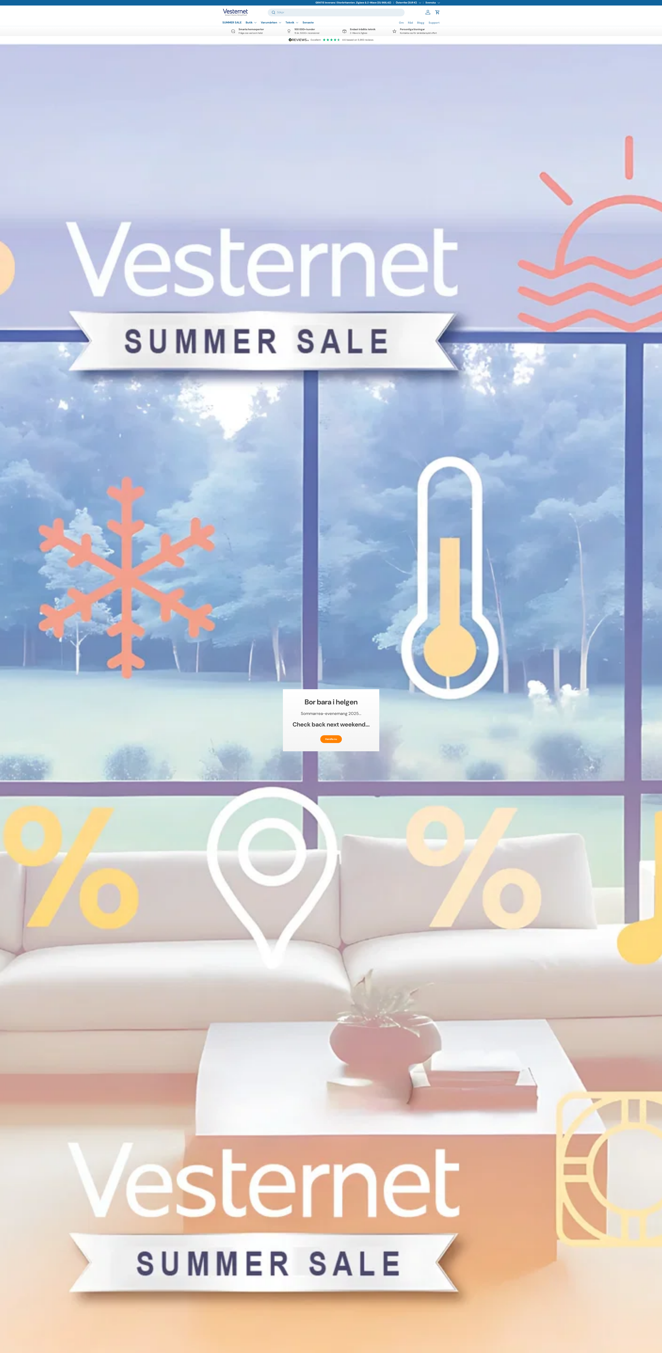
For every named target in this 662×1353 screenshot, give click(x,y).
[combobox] (336, 12)
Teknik (289, 22)
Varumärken (269, 22)
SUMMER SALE (232, 22)
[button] (437, 12)
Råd (410, 22)
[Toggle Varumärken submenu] (280, 23)
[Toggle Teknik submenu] (297, 23)
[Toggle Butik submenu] (255, 23)
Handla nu (331, 739)
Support (434, 22)
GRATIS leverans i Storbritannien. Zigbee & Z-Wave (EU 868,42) (353, 2)
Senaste (308, 22)
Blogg (420, 22)
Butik (249, 22)
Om (401, 22)
